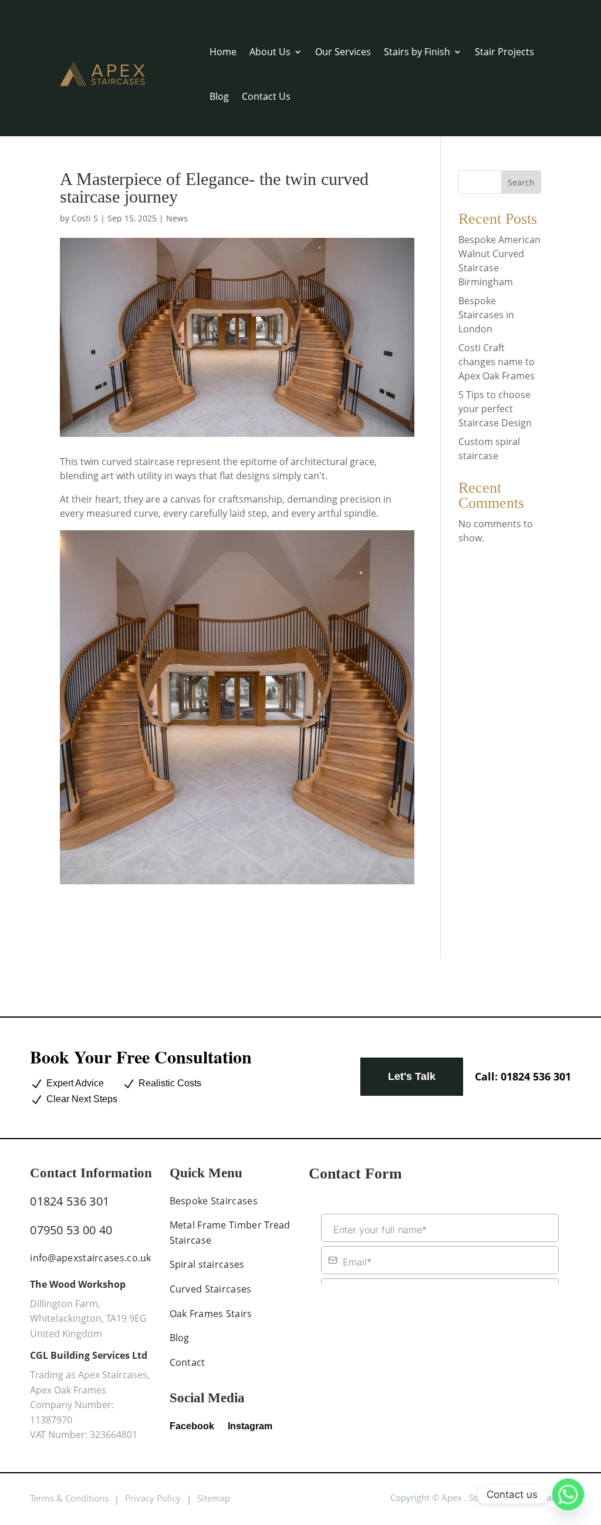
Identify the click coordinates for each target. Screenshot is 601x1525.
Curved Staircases (211, 1288)
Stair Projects (504, 51)
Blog (219, 96)
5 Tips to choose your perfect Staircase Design (495, 408)
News (177, 218)
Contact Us (266, 96)
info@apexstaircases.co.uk (90, 1257)
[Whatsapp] (568, 1494)
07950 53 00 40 (71, 1230)
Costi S (85, 218)
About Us (270, 51)
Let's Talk (411, 1076)
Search (521, 182)
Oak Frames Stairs (211, 1313)
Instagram (250, 1426)
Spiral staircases (207, 1264)
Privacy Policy (153, 1498)
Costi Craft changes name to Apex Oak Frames (496, 361)
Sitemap (213, 1498)
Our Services (343, 51)
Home (223, 51)
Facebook (192, 1426)
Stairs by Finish (417, 51)
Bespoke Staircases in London (486, 314)
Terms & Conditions (69, 1498)
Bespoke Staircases (214, 1200)
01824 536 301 (523, 1076)
